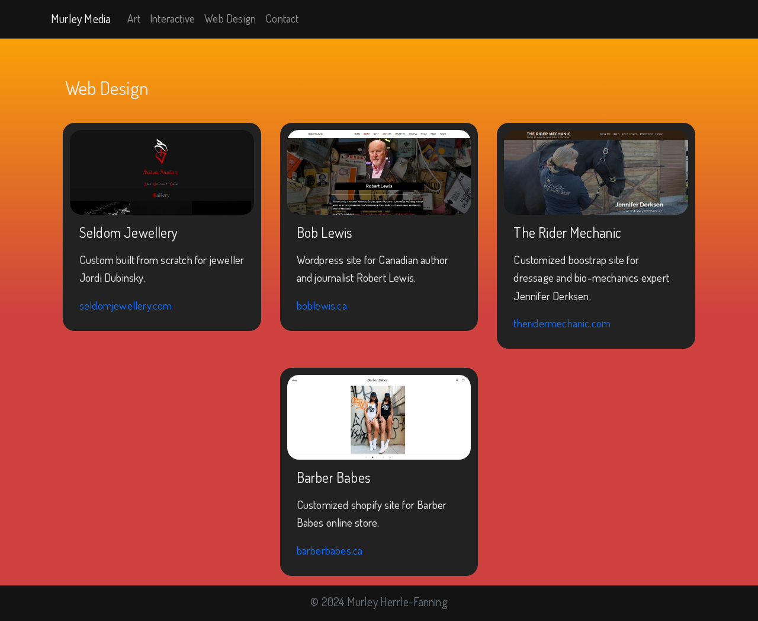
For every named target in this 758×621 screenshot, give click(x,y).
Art (133, 18)
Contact (281, 18)
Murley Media (81, 18)
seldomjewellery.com (125, 305)
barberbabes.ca (330, 550)
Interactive (172, 18)
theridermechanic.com (562, 323)
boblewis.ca (322, 305)
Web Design (230, 18)
